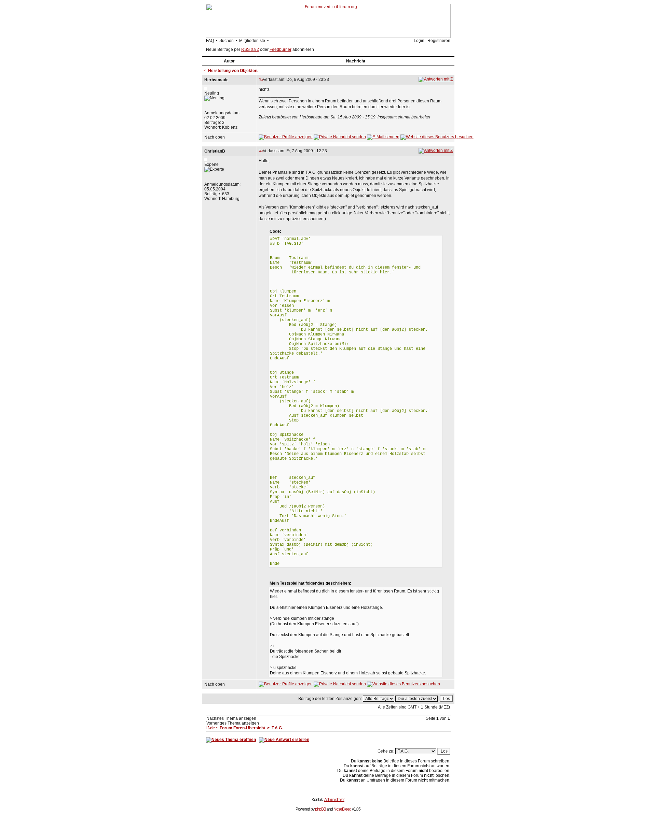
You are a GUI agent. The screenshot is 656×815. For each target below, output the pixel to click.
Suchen (226, 40)
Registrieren (438, 40)
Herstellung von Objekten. (233, 70)
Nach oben (214, 137)
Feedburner (280, 49)
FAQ (210, 40)
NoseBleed (342, 809)
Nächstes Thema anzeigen (231, 718)
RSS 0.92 (250, 49)
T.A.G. (277, 728)
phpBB (320, 809)
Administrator (334, 799)
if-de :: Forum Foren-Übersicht (235, 728)
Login (419, 40)
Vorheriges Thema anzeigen (232, 723)
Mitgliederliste (252, 40)
